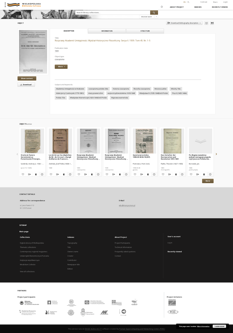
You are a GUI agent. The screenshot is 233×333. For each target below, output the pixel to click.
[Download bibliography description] (29, 174)
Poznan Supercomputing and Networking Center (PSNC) (142, 329)
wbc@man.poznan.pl (127, 205)
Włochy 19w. (176, 89)
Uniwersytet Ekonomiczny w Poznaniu (34, 256)
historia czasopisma (121, 89)
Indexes (198, 7)
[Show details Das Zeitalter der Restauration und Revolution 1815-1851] (182, 174)
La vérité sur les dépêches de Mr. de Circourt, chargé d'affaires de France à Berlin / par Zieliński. (60, 157)
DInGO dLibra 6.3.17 (93, 329)
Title (69, 247)
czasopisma (59, 59)
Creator (70, 256)
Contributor (72, 260)
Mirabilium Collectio (27, 264)
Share (215, 2)
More (208, 181)
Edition (70, 269)
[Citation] (212, 23)
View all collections (27, 271)
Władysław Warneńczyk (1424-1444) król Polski (88, 98)
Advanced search (146, 17)
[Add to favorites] (206, 23)
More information (203, 326)
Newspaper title (73, 264)
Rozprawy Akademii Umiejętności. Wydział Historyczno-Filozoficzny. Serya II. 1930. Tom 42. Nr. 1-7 (116, 157)
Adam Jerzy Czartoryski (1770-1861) (70, 93)
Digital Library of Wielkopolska (32, 243)
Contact (118, 256)
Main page (23, 231)
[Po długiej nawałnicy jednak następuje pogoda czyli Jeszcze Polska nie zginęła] (200, 141)
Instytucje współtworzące (30, 260)
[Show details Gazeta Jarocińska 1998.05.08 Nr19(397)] (154, 174)
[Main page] (162, 7)
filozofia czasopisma (142, 89)
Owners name (72, 251)
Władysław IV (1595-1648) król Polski (153, 93)
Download (27, 84)
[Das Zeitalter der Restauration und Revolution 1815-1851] (172, 141)
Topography (72, 243)
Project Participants (122, 243)
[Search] (154, 12)
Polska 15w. (60, 98)
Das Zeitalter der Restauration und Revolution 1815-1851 (170, 157)
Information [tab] (106, 31)
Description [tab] (69, 31)
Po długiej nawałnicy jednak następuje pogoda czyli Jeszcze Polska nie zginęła (200, 157)
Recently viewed (220, 7)
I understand (219, 326)
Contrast (203, 2)
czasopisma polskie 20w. (98, 89)
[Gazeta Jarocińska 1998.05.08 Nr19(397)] (144, 141)
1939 (57, 51)
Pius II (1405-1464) (179, 93)
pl (188, 2)
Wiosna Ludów (160, 89)
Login (225, 2)
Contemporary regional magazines (33, 251)
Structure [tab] (145, 31)
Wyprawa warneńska (119, 98)
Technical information (123, 247)
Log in (170, 243)
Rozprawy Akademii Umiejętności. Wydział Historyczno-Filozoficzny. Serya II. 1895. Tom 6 (88, 157)
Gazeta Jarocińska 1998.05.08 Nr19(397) (141, 156)
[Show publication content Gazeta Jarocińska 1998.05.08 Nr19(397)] (148, 174)
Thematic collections (28, 247)
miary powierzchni (95, 93)
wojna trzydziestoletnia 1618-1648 (121, 93)
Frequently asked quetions (125, 251)
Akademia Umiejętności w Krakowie (70, 89)
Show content (27, 78)
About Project (177, 7)
